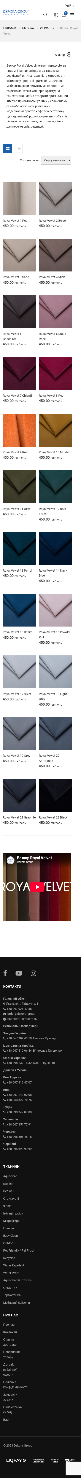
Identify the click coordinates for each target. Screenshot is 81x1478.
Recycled (9, 1258)
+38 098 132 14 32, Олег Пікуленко (31, 1063)
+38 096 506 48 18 (19, 1136)
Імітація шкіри (13, 1213)
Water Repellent (13, 1265)
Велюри (8, 1191)
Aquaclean (10, 1176)
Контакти (10, 1332)
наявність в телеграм (22, 1019)
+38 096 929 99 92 (19, 1149)
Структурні (11, 1198)
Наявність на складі (12, 1409)
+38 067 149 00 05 (19, 1094)
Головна (10, 28)
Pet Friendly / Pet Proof (18, 1250)
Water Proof (11, 1273)
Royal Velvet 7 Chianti (17, 395)
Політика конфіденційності (13, 1384)
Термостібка (12, 1295)
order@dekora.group (21, 1013)
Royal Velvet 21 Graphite (19, 817)
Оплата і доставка (10, 1342)
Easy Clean (10, 1235)
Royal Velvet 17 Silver (17, 694)
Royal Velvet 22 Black (53, 817)
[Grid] (7, 148)
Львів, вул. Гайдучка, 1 (22, 1003)
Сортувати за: (29, 160)
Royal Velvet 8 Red (51, 395)
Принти (8, 1228)
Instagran (33, 973)
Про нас (8, 1324)
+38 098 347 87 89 (19, 1112)
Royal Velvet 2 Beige (52, 220)
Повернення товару (12, 1354)
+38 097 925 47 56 (19, 1008)
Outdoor (8, 1243)
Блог (6, 1419)
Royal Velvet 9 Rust (16, 452)
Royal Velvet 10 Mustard (55, 452)
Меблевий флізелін (16, 1302)
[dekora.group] (16, 12)
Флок (7, 1206)
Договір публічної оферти (9, 1369)
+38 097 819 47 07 (19, 1082)
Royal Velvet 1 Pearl (16, 220)
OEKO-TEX (47, 28)
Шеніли (8, 1183)
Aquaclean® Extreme (17, 1280)
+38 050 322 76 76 (19, 1100)
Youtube (19, 973)
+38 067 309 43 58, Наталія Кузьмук (32, 1038)
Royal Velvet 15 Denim (17, 632)
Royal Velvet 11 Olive (16, 509)
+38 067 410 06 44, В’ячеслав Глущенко (34, 1050)
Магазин (28, 28)
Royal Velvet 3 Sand (16, 277)
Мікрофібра (11, 1220)
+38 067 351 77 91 (19, 1124)
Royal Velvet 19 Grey (16, 755)
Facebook (5, 973)
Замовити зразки (10, 1397)
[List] (18, 148)
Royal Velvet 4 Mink (52, 277)
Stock (56, 14)
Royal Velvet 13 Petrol (17, 570)
